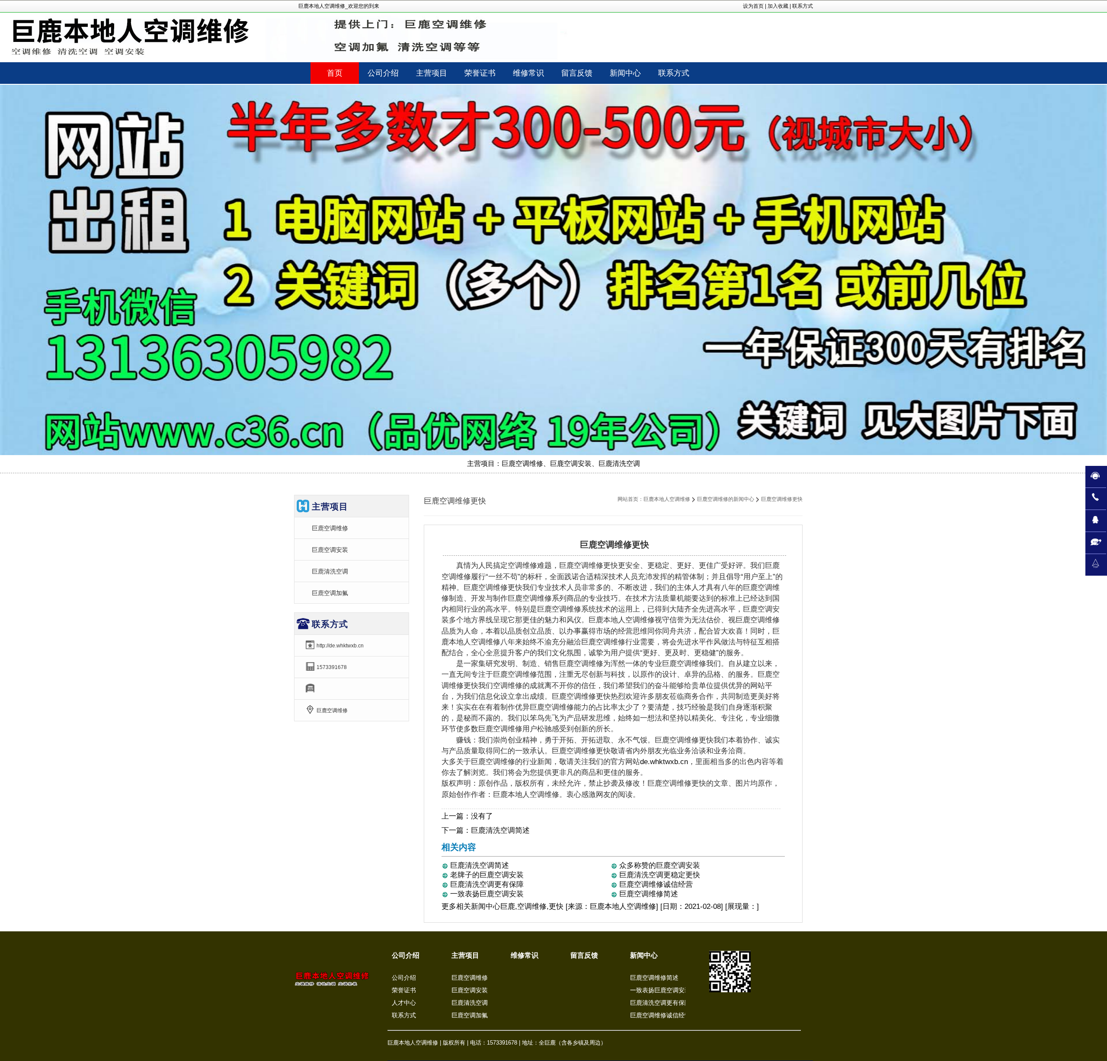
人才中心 (404, 1002)
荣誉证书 (404, 990)
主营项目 (465, 955)
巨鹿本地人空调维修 (666, 499)
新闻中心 (485, 906)
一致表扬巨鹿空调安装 (487, 894)
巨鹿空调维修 (330, 528)
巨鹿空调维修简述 (648, 894)
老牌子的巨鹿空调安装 (487, 875)
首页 (334, 73)
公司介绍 (405, 955)
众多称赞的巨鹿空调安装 (659, 865)
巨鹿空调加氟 (330, 592)
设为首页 (753, 6)
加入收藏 (778, 6)
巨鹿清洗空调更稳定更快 (659, 875)
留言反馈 (584, 955)
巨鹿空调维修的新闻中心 (725, 499)
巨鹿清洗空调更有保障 (487, 884)
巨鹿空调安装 (330, 549)
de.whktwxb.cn (664, 762)
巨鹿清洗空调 (330, 571)
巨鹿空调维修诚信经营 (656, 884)
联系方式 (802, 6)
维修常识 (524, 955)
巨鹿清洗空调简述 (500, 830)
